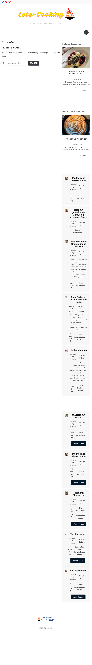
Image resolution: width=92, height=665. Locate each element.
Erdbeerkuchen (79, 350)
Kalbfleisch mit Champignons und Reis (79, 244)
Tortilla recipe (77, 534)
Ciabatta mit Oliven (78, 416)
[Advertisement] (46, 648)
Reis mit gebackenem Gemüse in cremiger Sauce (78, 213)
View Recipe (79, 444)
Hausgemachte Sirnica (76, 139)
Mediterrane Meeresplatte (79, 179)
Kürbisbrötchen (78, 570)
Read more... (84, 90)
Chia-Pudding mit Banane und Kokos (78, 299)
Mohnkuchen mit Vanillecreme (76, 73)
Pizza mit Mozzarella (78, 494)
